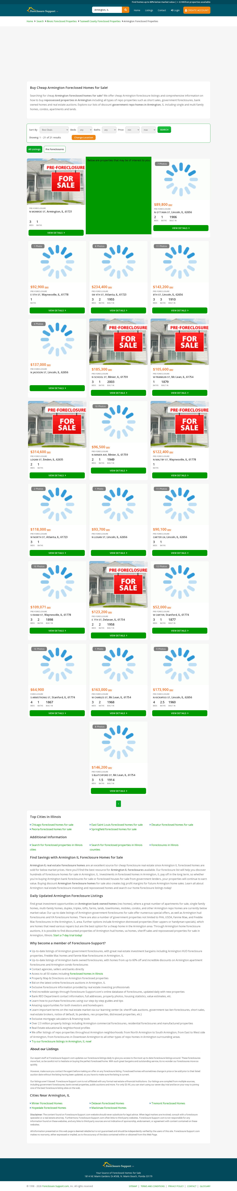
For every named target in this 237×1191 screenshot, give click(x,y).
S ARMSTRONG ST (40, 697)
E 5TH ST (35, 294)
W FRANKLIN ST (161, 377)
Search (164, 129)
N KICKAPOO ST (161, 697)
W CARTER (158, 614)
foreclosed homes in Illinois (86, 973)
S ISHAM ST (36, 614)
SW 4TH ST (98, 294)
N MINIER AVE (99, 454)
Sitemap (133, 1186)
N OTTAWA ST (162, 212)
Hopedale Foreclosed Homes (49, 1108)
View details (55, 232)
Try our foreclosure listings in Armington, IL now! (61, 1041)
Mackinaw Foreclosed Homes (108, 1108)
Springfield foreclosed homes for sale (114, 829)
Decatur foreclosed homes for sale (172, 824)
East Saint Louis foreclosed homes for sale (117, 824)
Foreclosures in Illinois (164, 845)
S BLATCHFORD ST (102, 775)
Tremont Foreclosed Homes (168, 1103)
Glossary (205, 1186)
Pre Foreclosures (55, 149)
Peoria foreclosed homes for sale (52, 829)
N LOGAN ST (98, 537)
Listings (149, 10)
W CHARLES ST (100, 697)
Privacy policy (176, 1186)
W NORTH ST (37, 537)
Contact (162, 10)
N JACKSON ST (38, 372)
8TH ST (157, 294)
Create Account (198, 10)
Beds (73, 129)
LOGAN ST (36, 459)
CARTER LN (159, 537)
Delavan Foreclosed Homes (107, 1103)
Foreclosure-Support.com (55, 1186)
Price (121, 129)
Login (176, 10)
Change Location (83, 137)
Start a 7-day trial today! (67, 935)
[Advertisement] (118, 56)
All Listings (34, 149)
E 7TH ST (97, 619)
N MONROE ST (37, 211)
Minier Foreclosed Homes (47, 1103)
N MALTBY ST (160, 459)
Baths (97, 129)
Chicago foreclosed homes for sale (52, 824)
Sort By (33, 129)
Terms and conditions (153, 1186)
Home (137, 10)
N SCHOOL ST (99, 377)
